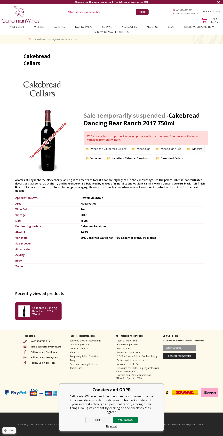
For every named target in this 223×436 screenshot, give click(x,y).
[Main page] (30, 39)
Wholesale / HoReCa (128, 364)
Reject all (111, 426)
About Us (152, 26)
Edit (97, 420)
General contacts (79, 348)
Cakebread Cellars (115, 149)
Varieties (59, 26)
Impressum (76, 367)
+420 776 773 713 (184, 10)
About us (75, 352)
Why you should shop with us (85, 340)
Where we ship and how (199, 26)
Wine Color (16, 26)
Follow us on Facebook (44, 352)
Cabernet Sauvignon (137, 158)
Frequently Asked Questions (85, 356)
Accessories (129, 26)
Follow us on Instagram (44, 357)
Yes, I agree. (125, 420)
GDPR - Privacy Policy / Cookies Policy (137, 356)
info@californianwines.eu (187, 13)
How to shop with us (128, 344)
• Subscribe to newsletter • (179, 356)
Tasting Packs (83, 26)
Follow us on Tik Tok (43, 362)
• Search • (142, 12)
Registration (123, 348)
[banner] (20, 14)
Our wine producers (80, 344)
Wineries (39, 26)
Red (179, 149)
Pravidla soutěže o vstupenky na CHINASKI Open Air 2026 (133, 376)
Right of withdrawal (127, 340)
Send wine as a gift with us (112, 31)
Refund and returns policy (130, 360)
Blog (171, 26)
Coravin (107, 26)
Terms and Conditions (128, 352)
